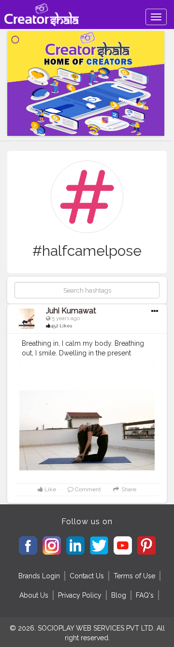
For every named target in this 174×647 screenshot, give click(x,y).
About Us (33, 595)
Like (49, 489)
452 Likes (61, 325)
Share (128, 489)
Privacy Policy (80, 595)
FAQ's (145, 595)
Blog (118, 595)
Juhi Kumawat (71, 310)
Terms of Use (134, 576)
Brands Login (39, 576)
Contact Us (87, 576)
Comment (87, 489)
